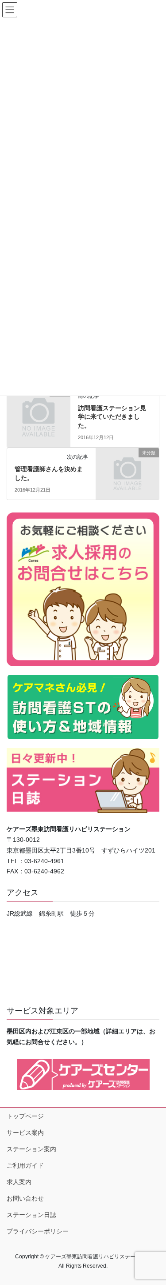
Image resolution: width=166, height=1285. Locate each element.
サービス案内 (25, 1132)
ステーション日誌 (31, 1214)
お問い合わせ (25, 1198)
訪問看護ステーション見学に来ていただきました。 (112, 416)
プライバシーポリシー (38, 1231)
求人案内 (19, 1181)
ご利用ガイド (25, 1165)
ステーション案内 (31, 1149)
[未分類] (38, 405)
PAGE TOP (153, 1238)
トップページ (25, 1116)
